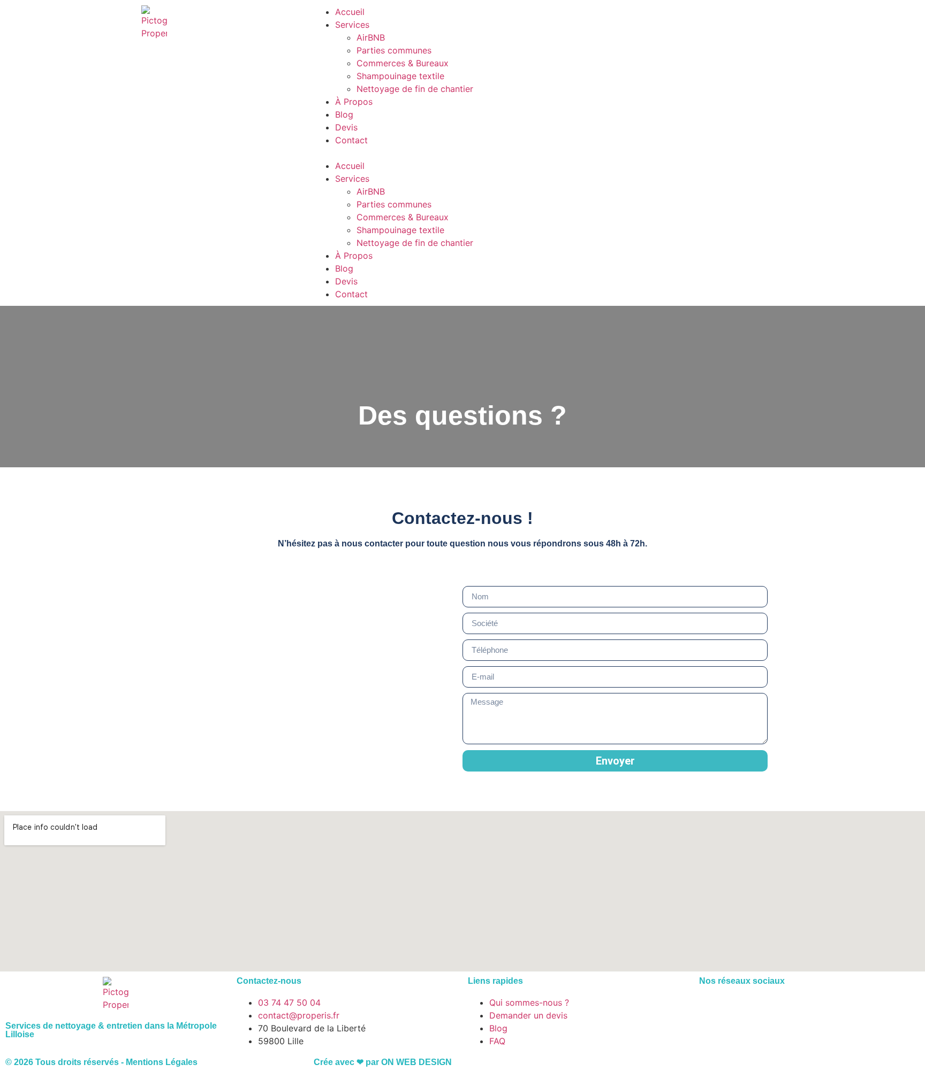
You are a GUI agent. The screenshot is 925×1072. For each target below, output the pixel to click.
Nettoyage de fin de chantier (415, 88)
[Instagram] (742, 1009)
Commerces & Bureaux (403, 63)
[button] (462, 152)
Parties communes (394, 50)
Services (352, 24)
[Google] (771, 1009)
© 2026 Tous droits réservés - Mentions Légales (101, 1062)
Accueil (350, 11)
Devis (346, 127)
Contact (351, 140)
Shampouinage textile (400, 76)
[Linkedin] (800, 1009)
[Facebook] (712, 1009)
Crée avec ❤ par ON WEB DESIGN (383, 1062)
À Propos (354, 101)
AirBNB (371, 37)
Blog (344, 114)
